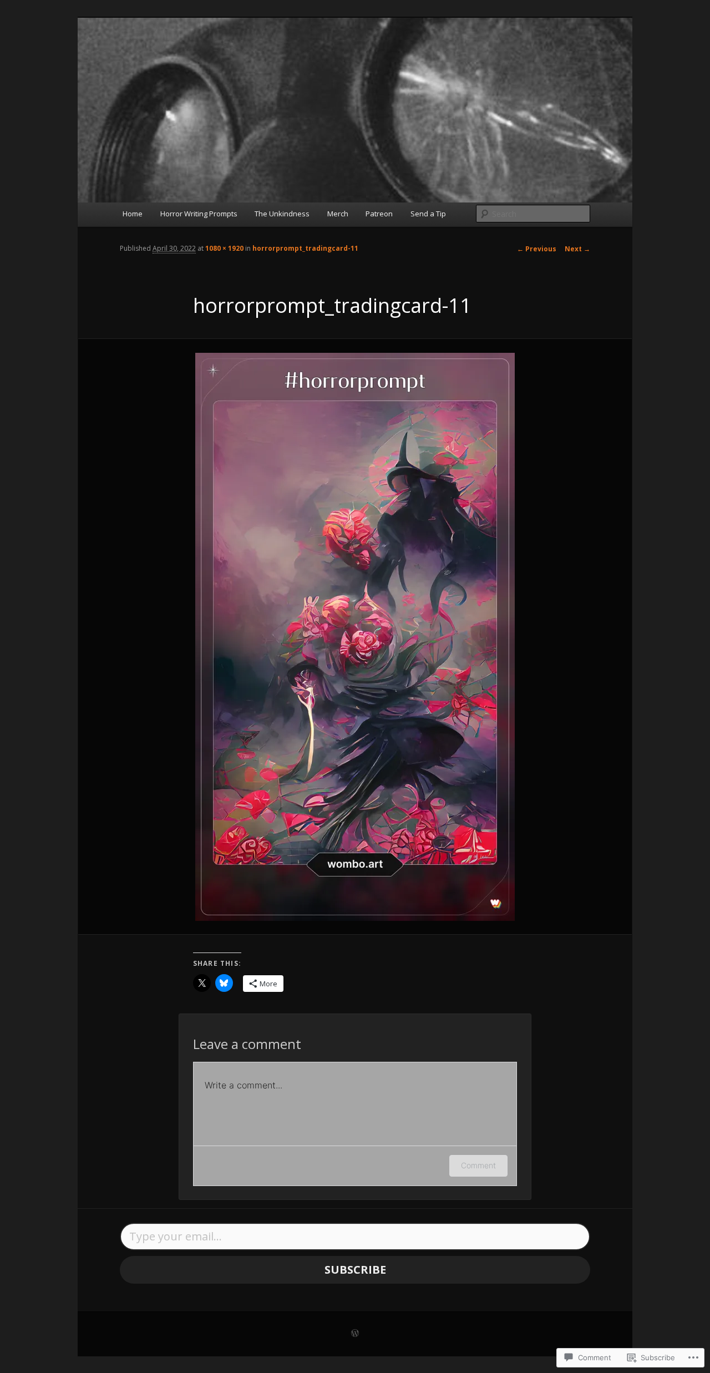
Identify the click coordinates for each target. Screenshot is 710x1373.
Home (133, 214)
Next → (577, 249)
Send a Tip (428, 214)
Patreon (379, 214)
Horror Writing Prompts (198, 214)
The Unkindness (282, 214)
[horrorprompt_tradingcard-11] (355, 637)
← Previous (536, 249)
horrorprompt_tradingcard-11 (305, 248)
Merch (337, 214)
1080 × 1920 (224, 248)
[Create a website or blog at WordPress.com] (355, 1334)
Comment (478, 1165)
